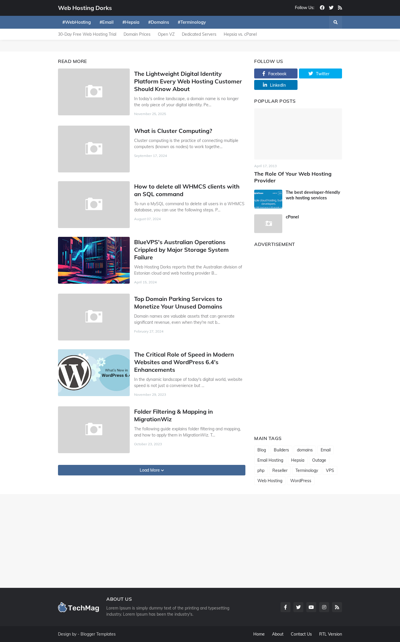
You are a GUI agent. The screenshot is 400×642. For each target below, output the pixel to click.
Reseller (280, 470)
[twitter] (331, 8)
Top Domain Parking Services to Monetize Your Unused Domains (178, 302)
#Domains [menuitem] (158, 22)
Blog (261, 450)
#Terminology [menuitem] (192, 22)
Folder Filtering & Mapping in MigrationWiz (173, 415)
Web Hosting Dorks (85, 7)
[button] (335, 22)
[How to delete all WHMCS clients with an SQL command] (94, 204)
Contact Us (301, 634)
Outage (319, 460)
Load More (150, 470)
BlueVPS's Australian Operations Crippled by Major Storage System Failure (181, 249)
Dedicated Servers (199, 34)
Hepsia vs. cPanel (240, 34)
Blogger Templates (98, 634)
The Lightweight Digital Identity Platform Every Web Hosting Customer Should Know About (188, 81)
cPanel (292, 217)
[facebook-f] (285, 607)
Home (259, 634)
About (277, 634)
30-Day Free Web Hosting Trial (87, 34)
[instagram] (324, 607)
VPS (330, 470)
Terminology (306, 470)
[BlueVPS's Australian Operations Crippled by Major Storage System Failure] (94, 260)
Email (326, 450)
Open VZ (166, 34)
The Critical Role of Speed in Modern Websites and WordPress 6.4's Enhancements (184, 362)
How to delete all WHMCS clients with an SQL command (187, 190)
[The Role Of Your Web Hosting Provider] (298, 134)
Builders (281, 450)
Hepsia (297, 460)
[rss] (340, 8)
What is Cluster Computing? (173, 130)
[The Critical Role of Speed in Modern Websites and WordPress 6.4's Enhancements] (94, 372)
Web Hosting (269, 480)
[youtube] (311, 607)
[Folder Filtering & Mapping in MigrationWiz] (94, 429)
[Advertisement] (298, 339)
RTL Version (330, 634)
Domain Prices (137, 34)
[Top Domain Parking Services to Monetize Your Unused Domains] (94, 317)
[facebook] (322, 8)
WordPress (300, 480)
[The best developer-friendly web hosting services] (268, 199)
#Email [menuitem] (107, 22)
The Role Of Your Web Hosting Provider (292, 177)
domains (305, 450)
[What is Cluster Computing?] (94, 149)
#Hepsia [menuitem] (130, 22)
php (260, 470)
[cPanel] (268, 223)
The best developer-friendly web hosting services (313, 195)
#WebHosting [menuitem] (76, 22)
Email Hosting (270, 460)
